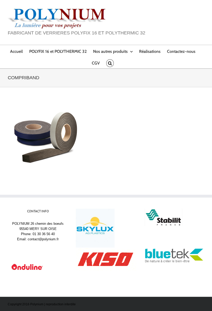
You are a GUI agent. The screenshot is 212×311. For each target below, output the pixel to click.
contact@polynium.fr (43, 239)
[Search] (109, 62)
